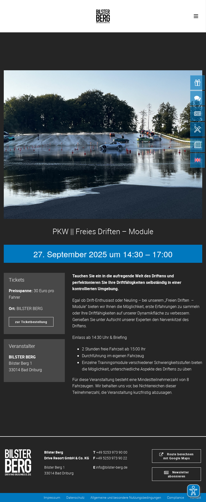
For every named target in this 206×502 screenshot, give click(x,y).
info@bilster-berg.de (111, 467)
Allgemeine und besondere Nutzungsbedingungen (125, 497)
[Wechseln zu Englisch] (197, 160)
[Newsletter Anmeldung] (197, 113)
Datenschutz (75, 497)
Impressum (52, 497)
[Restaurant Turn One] (197, 129)
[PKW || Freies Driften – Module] (103, 144)
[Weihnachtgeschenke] (197, 82)
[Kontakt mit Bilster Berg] (197, 98)
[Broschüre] (197, 145)
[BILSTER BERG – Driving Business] (103, 15)
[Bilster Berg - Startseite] (18, 462)
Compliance (175, 497)
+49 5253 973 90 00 (111, 452)
